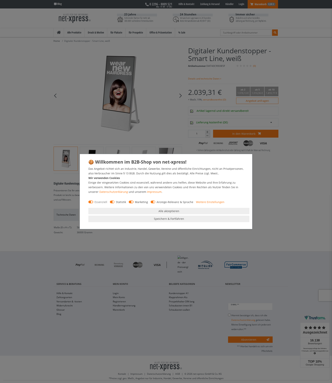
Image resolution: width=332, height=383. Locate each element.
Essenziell (101, 202)
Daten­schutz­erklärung (113, 192)
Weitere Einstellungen (210, 202)
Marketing (141, 202)
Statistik (121, 202)
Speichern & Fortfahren (169, 219)
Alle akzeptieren (169, 211)
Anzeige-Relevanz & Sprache (175, 202)
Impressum (154, 192)
